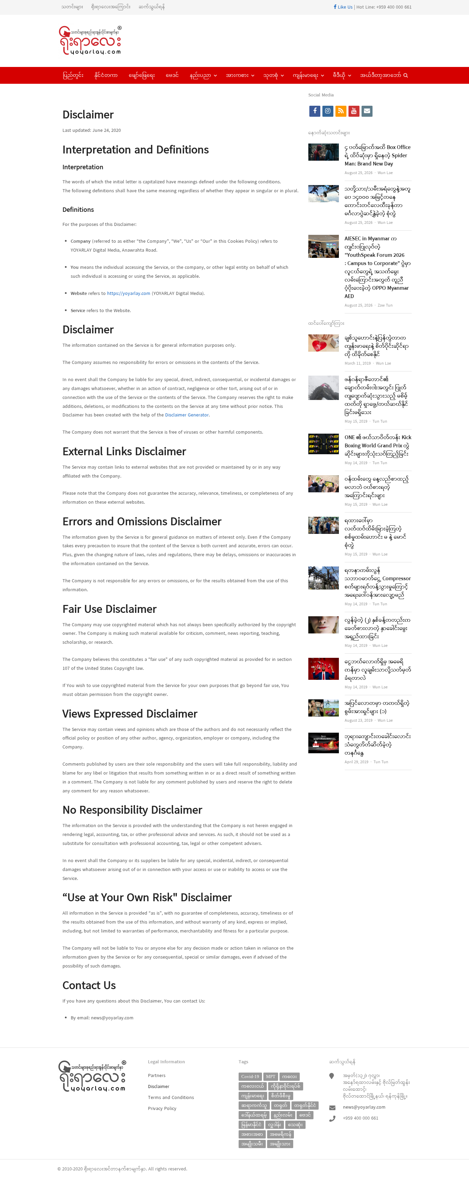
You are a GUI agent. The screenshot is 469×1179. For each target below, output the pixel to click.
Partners (156, 1076)
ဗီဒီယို (339, 75)
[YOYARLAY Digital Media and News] (99, 41)
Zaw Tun (385, 305)
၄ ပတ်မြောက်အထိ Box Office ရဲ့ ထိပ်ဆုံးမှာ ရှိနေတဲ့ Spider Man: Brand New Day (378, 156)
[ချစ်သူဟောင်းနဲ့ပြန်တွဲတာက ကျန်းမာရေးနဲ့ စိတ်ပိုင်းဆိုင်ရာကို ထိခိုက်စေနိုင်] (323, 338)
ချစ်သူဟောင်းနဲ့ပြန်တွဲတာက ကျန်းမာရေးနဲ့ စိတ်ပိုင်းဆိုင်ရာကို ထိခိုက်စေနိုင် (377, 346)
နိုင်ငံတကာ (106, 75)
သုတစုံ (270, 75)
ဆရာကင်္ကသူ (254, 1105)
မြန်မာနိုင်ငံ (251, 1124)
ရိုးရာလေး (93, 1169)
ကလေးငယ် (252, 1086)
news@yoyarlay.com (364, 1107)
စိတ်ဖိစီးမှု (280, 1095)
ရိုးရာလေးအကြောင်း (110, 7)
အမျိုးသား (280, 1143)
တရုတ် (280, 1105)
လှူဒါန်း (274, 1124)
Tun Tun (380, 421)
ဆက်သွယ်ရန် (152, 7)
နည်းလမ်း (283, 1115)
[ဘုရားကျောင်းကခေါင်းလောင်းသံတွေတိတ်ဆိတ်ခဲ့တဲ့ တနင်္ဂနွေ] (323, 737)
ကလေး (289, 1076)
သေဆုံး (295, 1124)
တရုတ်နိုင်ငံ (305, 1105)
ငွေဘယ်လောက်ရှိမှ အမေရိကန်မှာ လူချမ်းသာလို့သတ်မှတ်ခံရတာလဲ (378, 670)
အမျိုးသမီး (252, 1143)
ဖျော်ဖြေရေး (142, 75)
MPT (270, 1076)
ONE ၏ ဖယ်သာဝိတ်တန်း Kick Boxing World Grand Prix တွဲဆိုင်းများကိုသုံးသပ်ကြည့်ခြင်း (378, 446)
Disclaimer (158, 1087)
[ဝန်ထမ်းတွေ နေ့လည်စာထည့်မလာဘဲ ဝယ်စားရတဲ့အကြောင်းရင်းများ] (323, 479)
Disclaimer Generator (187, 415)
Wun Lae (385, 173)
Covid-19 (250, 1076)
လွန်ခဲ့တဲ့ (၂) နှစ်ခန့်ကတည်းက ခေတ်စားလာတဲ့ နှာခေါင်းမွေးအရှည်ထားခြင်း (378, 628)
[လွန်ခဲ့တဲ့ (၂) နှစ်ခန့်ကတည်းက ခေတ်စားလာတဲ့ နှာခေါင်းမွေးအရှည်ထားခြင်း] (323, 621)
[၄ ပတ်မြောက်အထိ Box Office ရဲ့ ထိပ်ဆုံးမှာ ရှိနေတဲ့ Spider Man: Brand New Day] (323, 148)
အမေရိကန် (280, 1134)
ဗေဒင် (172, 75)
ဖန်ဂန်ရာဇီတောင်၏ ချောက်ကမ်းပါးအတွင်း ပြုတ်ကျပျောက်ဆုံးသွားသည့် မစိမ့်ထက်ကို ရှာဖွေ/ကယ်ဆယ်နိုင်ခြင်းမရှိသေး (376, 396)
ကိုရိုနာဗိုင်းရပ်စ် (285, 1086)
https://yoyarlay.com (128, 294)
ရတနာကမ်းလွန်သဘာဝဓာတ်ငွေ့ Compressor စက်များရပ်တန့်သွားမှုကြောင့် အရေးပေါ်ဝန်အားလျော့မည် (378, 583)
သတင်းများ (72, 7)
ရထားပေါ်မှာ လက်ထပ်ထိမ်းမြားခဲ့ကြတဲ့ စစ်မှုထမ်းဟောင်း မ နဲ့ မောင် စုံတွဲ (376, 533)
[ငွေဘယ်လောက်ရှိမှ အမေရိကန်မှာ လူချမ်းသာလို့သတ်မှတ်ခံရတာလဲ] (323, 662)
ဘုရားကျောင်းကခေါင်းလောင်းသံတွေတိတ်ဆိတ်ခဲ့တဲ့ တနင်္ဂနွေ (378, 745)
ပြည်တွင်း (73, 75)
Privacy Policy (162, 1109)
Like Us (344, 7)
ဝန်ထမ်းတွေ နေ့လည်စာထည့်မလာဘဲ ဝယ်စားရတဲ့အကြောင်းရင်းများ (377, 487)
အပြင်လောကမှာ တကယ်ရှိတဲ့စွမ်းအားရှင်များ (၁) (377, 707)
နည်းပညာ (200, 75)
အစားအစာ (252, 1134)
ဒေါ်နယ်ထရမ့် (254, 1115)
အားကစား (237, 75)
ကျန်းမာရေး (305, 75)
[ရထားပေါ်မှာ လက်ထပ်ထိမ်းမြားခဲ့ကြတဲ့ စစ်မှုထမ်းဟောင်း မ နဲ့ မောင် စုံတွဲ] (323, 521)
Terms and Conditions (171, 1098)
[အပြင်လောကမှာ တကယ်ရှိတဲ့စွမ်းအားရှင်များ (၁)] (323, 704)
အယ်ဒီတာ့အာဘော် (380, 75)
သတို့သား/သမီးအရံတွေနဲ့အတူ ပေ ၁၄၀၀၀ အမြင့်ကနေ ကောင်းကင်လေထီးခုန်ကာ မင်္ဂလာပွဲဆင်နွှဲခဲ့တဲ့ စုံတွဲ (378, 201)
